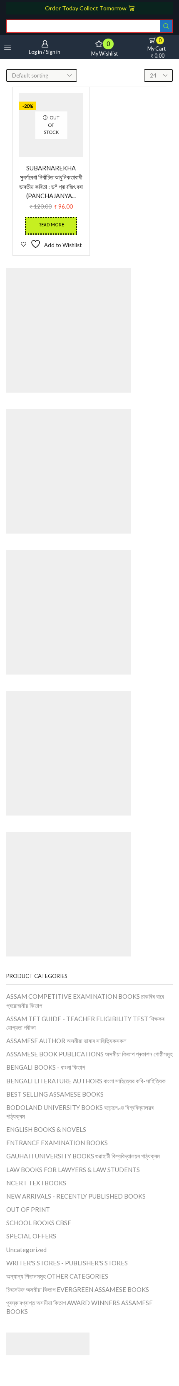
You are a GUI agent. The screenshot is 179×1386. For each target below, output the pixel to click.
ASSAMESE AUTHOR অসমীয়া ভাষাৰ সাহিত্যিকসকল (66, 1040)
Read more (51, 225)
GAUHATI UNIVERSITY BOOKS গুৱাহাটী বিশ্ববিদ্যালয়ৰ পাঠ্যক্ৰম (83, 1156)
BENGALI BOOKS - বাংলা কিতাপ (45, 1067)
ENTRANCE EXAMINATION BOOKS (57, 1142)
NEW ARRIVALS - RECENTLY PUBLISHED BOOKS (76, 1196)
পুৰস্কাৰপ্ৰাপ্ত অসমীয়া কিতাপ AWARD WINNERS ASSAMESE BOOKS (79, 1307)
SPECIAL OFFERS (31, 1236)
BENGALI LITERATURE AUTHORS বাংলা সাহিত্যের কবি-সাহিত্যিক (86, 1081)
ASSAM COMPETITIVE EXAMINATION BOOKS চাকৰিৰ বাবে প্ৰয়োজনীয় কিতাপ (85, 1001)
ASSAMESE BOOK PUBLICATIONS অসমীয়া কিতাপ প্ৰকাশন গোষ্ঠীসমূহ (89, 1054)
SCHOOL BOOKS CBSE (38, 1222)
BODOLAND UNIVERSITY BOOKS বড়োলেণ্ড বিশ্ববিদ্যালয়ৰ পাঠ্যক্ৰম (80, 1112)
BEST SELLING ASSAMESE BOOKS (55, 1094)
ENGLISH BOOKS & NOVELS (46, 1129)
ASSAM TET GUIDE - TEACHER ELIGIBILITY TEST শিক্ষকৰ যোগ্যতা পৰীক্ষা (85, 1023)
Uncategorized (26, 1249)
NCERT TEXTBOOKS (36, 1183)
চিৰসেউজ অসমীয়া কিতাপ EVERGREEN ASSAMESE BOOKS (77, 1289)
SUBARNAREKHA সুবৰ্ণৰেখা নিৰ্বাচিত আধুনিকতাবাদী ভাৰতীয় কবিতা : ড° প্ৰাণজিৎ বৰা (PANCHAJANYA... (51, 181)
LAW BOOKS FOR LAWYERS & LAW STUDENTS (73, 1169)
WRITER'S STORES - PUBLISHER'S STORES (67, 1263)
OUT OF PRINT (28, 1209)
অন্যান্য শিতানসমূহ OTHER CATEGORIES (57, 1276)
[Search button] (166, 26)
